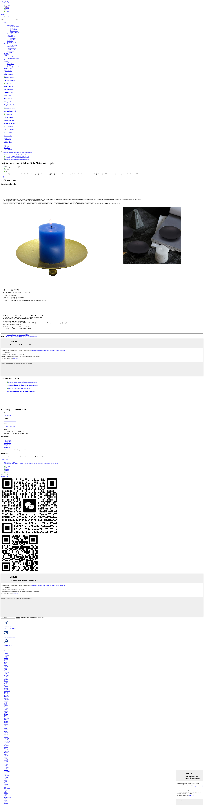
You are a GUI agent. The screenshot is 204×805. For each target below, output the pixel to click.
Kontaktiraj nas (7, 68)
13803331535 (7, 415)
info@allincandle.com (9, 426)
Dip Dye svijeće (14, 29)
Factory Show (10, 64)
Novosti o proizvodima (13, 58)
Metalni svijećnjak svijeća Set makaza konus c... (22, 385)
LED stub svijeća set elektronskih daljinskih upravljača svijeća (21, 336)
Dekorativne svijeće (12, 45)
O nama (6, 61)
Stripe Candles (14, 31)
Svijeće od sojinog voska (51, 463)
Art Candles (10, 41)
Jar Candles (13, 38)
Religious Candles (11, 42)
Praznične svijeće (11, 48)
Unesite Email (4, 459)
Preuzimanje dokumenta (13, 66)
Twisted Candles (14, 32)
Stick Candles (10, 25)
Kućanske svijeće (14, 26)
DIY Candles (10, 51)
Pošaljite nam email (5, 176)
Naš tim (9, 65)
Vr (4, 59)
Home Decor (7, 44)
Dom (5, 22)
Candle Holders (11, 49)
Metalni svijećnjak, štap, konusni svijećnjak (18, 335)
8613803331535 (8, 645)
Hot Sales (6, 54)
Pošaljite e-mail (4, 476)
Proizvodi (6, 146)
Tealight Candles (11, 33)
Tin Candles (13, 39)
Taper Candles (13, 28)
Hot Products (7, 462)
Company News (11, 56)
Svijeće (5, 23)
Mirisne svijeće (11, 36)
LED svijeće (10, 52)
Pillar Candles (10, 35)
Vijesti (5, 55)
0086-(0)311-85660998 (10, 421)
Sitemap (13, 462)
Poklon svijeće (10, 46)
